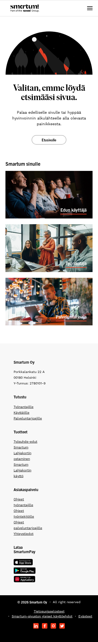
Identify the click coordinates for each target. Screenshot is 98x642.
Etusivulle (49, 140)
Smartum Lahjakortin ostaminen (22, 453)
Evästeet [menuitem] (85, 616)
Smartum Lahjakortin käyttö (22, 470)
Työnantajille (23, 407)
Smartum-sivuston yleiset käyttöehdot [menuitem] (42, 616)
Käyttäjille (21, 413)
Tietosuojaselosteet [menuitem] (49, 611)
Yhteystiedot (23, 534)
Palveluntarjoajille (28, 418)
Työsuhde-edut (25, 441)
